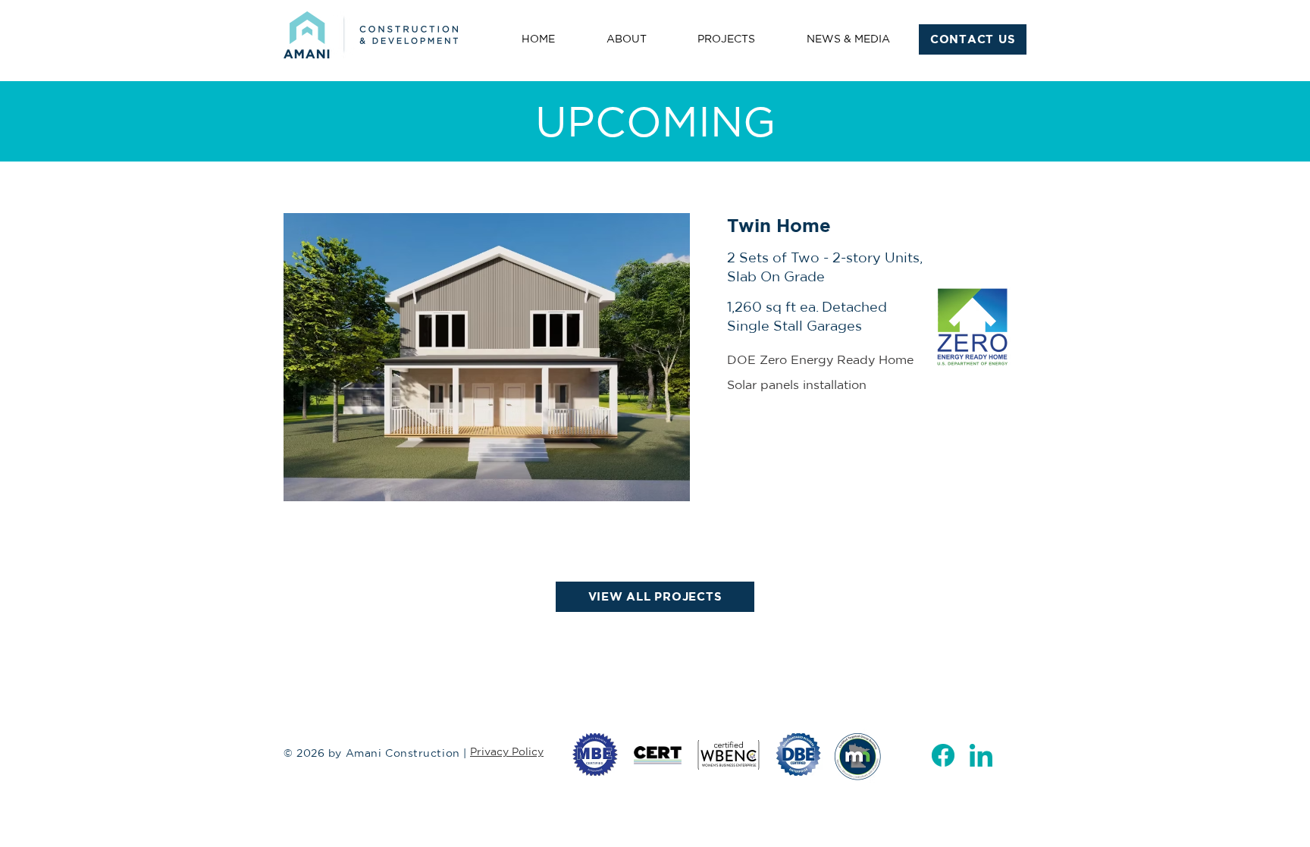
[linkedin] (981, 755)
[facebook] (943, 755)
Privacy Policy (507, 751)
